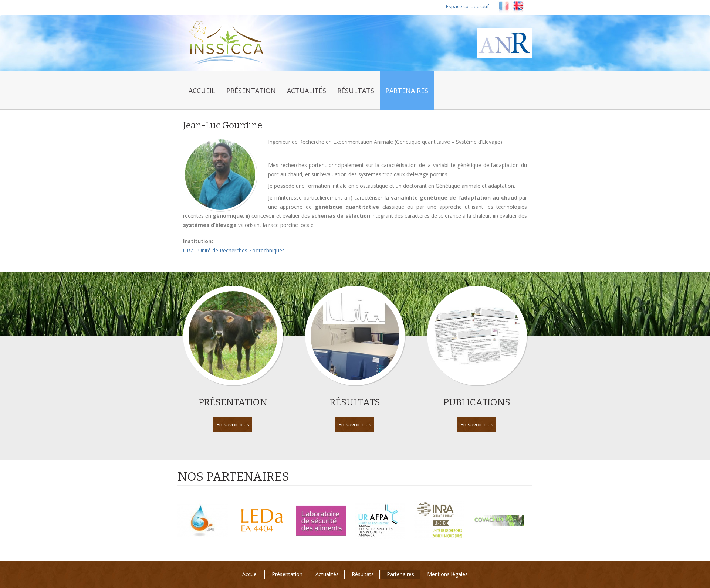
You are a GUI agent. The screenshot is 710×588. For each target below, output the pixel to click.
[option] (207, 520)
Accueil (202, 90)
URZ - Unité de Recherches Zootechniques (234, 250)
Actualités (306, 90)
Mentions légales (447, 574)
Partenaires (406, 90)
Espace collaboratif (467, 6)
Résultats (355, 90)
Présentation (251, 90)
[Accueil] (230, 43)
